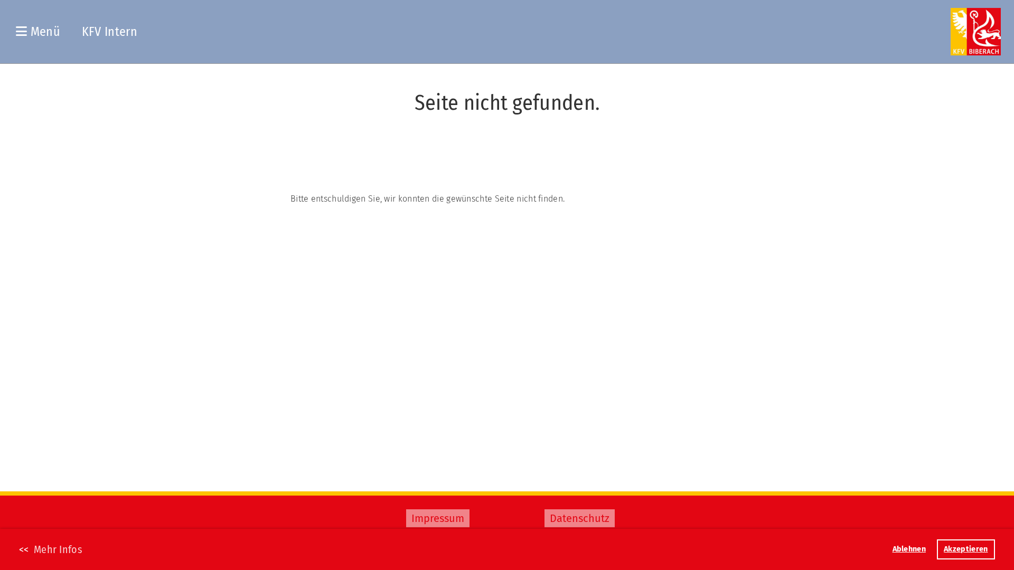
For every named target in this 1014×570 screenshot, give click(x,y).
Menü (43, 31)
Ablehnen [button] (909, 549)
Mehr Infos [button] (58, 549)
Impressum (437, 518)
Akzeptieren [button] (966, 549)
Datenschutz (579, 518)
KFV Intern (109, 31)
